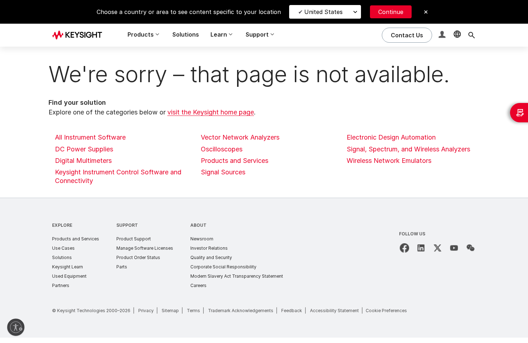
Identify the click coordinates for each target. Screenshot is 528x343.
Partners (60, 285)
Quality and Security (211, 257)
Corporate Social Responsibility (223, 266)
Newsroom (201, 238)
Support (127, 225)
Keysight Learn (67, 266)
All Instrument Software (90, 137)
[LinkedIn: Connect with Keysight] (421, 248)
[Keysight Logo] (79, 35)
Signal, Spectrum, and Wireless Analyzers (408, 149)
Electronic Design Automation (391, 137)
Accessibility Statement (334, 310)
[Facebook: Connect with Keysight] (404, 248)
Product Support (133, 238)
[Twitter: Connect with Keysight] (437, 248)
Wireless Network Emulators (389, 160)
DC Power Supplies (84, 149)
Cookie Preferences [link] (386, 310)
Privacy (146, 310)
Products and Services (234, 160)
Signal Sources (223, 172)
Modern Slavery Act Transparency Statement (236, 276)
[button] (443, 35)
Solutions (185, 34)
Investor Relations (209, 248)
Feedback (291, 310)
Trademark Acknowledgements (240, 310)
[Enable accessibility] (15, 327)
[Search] (471, 35)
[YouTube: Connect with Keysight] (454, 248)
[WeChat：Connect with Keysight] (470, 248)
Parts (121, 266)
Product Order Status (138, 257)
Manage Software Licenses (144, 248)
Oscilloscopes (221, 149)
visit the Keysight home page (210, 112)
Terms (193, 310)
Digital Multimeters (83, 160)
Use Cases (63, 248)
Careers (198, 285)
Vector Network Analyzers (240, 137)
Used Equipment (69, 276)
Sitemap (170, 310)
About (198, 225)
